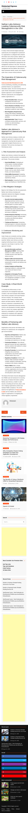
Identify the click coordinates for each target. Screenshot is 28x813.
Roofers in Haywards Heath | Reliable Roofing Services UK (12, 588)
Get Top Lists (7, 564)
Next (23, 412)
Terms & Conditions (6, 810)
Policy (13, 809)
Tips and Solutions (8, 566)
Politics (8, 809)
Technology (21, 31)
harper (5, 483)
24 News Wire (7, 570)
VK (11, 2)
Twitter (4, 2)
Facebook (2, 2)
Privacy (3, 809)
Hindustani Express (9, 6)
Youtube (9, 2)
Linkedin (13, 2)
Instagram (7, 2)
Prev (5, 412)
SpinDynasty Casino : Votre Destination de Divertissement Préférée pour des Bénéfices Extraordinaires (13, 594)
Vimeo (16, 2)
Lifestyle (18, 809)
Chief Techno (7, 568)
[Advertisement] (14, 542)
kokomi (5, 442)
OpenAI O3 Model (8, 506)
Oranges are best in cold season (18, 790)
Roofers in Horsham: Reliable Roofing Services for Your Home (12, 583)
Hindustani (5, 31)
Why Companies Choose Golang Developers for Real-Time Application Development (13, 452)
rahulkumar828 (7, 456)
